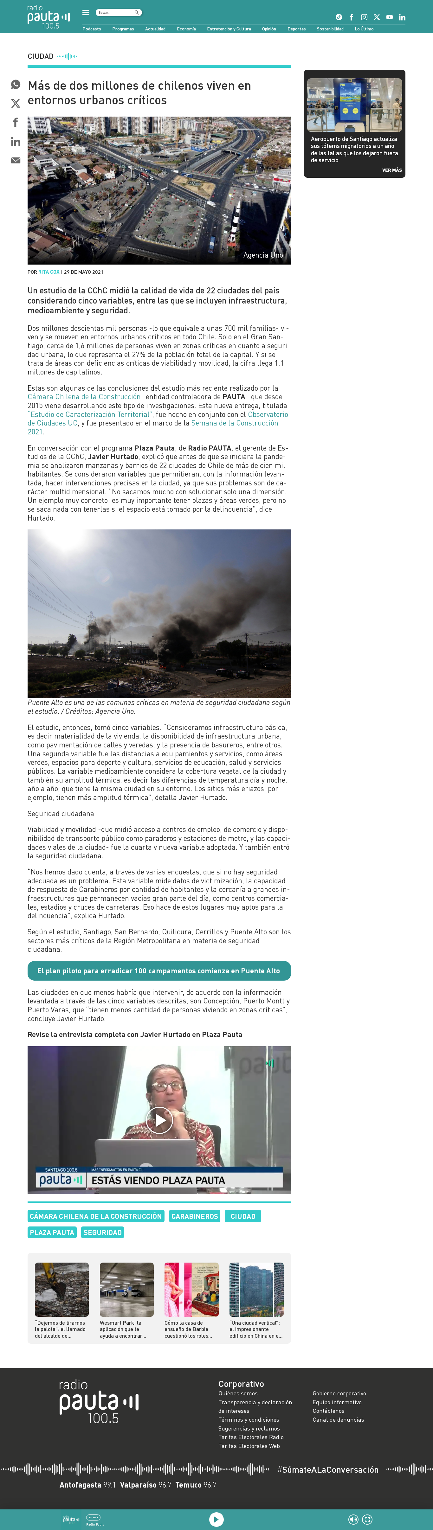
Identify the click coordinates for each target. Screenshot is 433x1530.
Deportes (297, 28)
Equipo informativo (337, 1402)
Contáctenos (329, 1410)
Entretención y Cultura (229, 28)
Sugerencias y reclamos (249, 1428)
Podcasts (91, 28)
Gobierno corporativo (339, 1393)
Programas (123, 28)
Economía (186, 28)
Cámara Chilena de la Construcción (84, 396)
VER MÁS (392, 170)
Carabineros (194, 1216)
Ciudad (243, 1216)
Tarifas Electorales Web (249, 1445)
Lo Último (364, 28)
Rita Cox (49, 272)
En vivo (93, 1517)
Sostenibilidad (330, 28)
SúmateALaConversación (328, 1469)
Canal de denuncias (338, 1419)
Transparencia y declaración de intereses (255, 1406)
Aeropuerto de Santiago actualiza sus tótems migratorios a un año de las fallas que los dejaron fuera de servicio (354, 149)
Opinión (269, 28)
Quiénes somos (238, 1393)
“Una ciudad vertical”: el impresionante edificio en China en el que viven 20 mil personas (254, 1329)
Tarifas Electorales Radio (251, 1436)
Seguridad (103, 1232)
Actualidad (155, 28)
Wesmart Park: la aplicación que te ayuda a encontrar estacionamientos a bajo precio (122, 1329)
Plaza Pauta (52, 1232)
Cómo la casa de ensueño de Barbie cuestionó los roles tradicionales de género (186, 1329)
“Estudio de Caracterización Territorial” (90, 414)
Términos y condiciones (248, 1419)
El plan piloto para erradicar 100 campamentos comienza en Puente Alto (158, 970)
